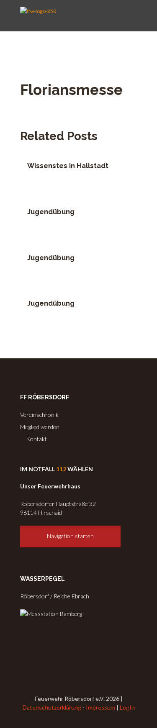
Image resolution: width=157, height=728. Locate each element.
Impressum (100, 707)
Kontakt (36, 438)
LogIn (127, 707)
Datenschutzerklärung (52, 707)
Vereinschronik (39, 414)
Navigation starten (70, 535)
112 (61, 469)
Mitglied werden (39, 426)
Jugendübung (51, 212)
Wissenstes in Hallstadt (67, 166)
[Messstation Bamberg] (51, 613)
